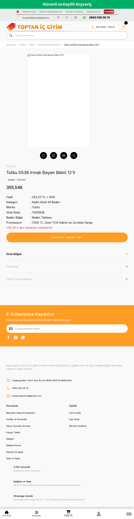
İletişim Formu (13, 445)
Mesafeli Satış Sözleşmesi (20, 412)
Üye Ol (111, 27)
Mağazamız (93, 11)
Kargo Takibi (13, 432)
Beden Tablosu (74, 11)
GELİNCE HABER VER (66, 237)
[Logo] (36, 27)
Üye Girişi (100, 27)
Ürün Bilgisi (14, 254)
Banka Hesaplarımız (51, 11)
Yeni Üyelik (75, 412)
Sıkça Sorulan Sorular (18, 425)
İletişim (10, 438)
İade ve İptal (13, 458)
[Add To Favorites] (43, 155)
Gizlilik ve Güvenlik (16, 419)
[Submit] (10, 328)
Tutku (36, 207)
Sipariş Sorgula (14, 452)
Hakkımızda (29, 11)
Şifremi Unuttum (78, 425)
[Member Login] (99, 514)
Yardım (109, 11)
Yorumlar (12, 266)
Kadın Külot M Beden (46, 202)
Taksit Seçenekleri (19, 279)
